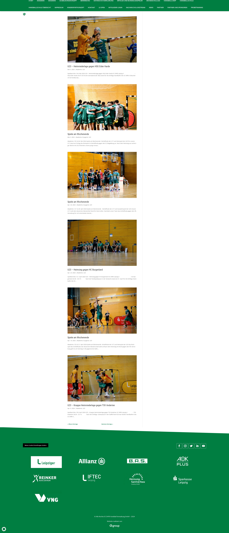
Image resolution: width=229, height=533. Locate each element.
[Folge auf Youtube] (203, 446)
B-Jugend (85, 137)
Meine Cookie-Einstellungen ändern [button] (36, 445)
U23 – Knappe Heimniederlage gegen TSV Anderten (91, 405)
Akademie (79, 69)
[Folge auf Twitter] (191, 446)
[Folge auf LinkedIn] (197, 446)
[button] (4, 529)
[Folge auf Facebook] (179, 446)
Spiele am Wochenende (78, 134)
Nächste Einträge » (107, 424)
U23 (83, 69)
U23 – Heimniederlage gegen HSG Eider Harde (89, 66)
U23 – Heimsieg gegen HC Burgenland (85, 269)
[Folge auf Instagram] (185, 446)
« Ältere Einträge (73, 424)
